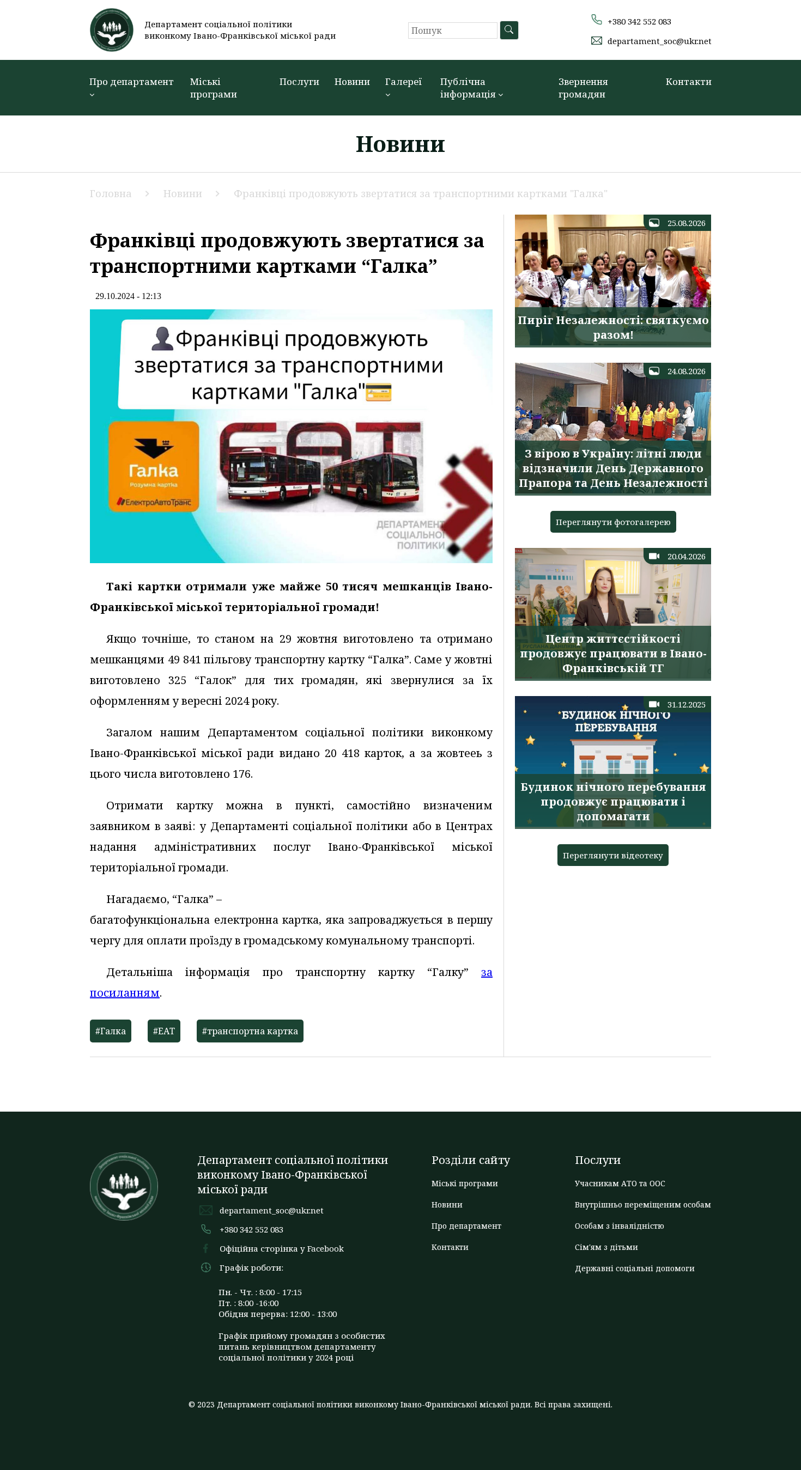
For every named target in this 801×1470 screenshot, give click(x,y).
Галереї (403, 81)
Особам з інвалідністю (619, 1226)
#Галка (110, 1031)
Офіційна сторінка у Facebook (282, 1248)
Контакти (689, 81)
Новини (352, 81)
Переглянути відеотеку (613, 855)
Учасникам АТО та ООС (620, 1183)
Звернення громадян (583, 87)
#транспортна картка (250, 1031)
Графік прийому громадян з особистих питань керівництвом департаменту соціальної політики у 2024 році (302, 1346)
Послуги (299, 81)
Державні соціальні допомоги (635, 1268)
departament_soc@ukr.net (660, 40)
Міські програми (213, 87)
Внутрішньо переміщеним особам (643, 1204)
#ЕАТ (164, 1031)
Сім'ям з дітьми (606, 1247)
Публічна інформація (469, 87)
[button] (782, 18)
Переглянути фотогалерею (613, 521)
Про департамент (131, 81)
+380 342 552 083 (639, 21)
